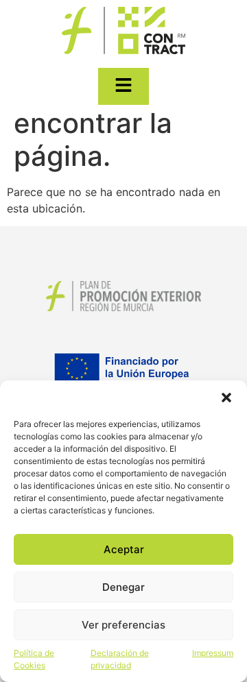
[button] (226, 397)
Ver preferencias (123, 624)
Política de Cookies (34, 659)
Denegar (123, 587)
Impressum (212, 653)
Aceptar (124, 549)
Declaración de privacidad (120, 659)
